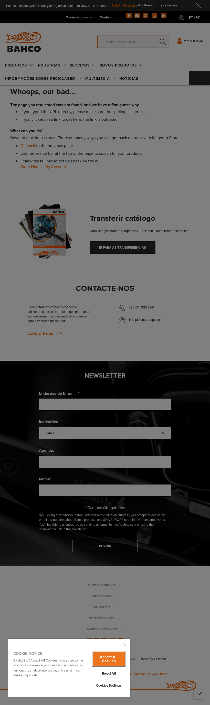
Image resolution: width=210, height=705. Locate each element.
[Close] (124, 644)
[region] (69, 668)
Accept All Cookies (108, 658)
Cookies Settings (108, 685)
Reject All (109, 673)
